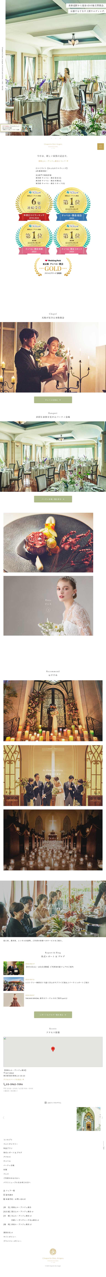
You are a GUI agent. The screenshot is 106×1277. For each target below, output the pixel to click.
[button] (51, 138)
